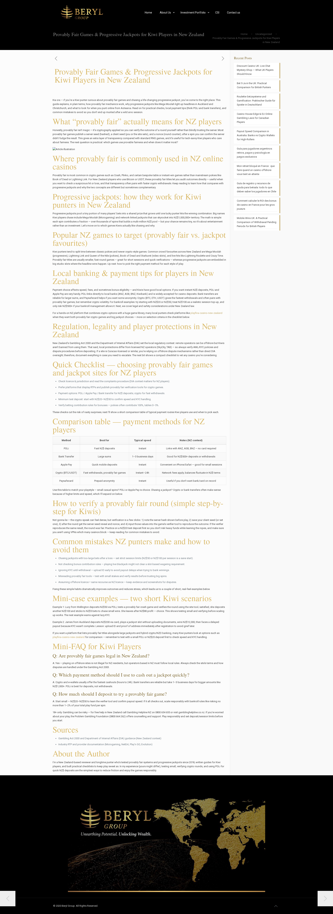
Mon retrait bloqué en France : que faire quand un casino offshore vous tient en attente (256, 170)
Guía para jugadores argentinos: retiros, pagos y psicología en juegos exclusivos (254, 152)
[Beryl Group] (82, 12)
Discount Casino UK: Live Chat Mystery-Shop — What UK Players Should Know (255, 69)
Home (244, 34)
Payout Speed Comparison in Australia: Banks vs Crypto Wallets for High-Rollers (256, 135)
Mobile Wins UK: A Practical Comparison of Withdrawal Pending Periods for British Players (256, 222)
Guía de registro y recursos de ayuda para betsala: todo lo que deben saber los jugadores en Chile (256, 187)
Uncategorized (263, 34)
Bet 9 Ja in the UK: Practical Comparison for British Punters (254, 85)
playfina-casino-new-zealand (206, 313)
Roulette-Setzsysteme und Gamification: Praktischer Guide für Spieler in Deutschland (256, 100)
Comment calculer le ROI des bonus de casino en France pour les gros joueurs (256, 204)
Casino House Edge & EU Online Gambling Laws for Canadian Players (254, 117)
